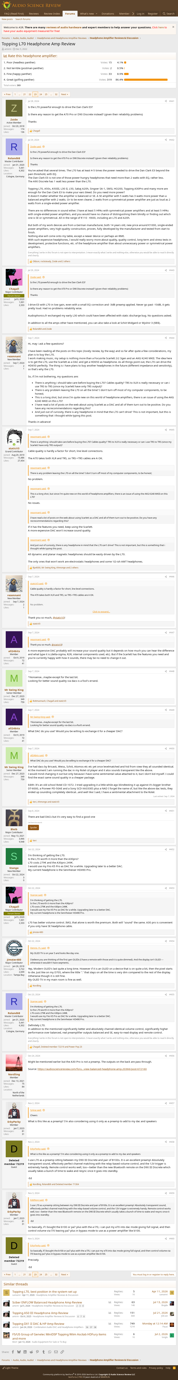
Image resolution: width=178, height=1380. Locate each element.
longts (165, 1337)
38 (95, 1327)
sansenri (16, 1295)
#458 (171, 1141)
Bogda (164, 1305)
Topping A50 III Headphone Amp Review (40, 1313)
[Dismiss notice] (172, 27)
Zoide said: (35, 146)
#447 (171, 632)
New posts (7, 19)
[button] (96, 13)
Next (63, 94)
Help (168, 1367)
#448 (171, 671)
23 (35, 94)
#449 (171, 709)
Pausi (165, 1326)
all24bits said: (37, 755)
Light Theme (11, 1367)
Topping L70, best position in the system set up (44, 1292)
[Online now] (14, 444)
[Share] (166, 101)
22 (30, 94)
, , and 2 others (51, 261)
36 (87, 1327)
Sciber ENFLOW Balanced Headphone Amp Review (47, 1302)
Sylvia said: (35, 1110)
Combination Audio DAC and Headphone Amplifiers (58, 1327)
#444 (171, 337)
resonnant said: (38, 436)
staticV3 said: (37, 583)
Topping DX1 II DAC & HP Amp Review (38, 1324)
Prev (8, 94)
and (42, 329)
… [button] (19, 94)
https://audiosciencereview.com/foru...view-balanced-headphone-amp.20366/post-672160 (92, 1069)
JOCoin (164, 1315)
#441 (171, 101)
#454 (171, 941)
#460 (171, 1238)
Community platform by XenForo (70, 1374)
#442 (171, 139)
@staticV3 (58, 617)
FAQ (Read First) (14, 13)
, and (49, 701)
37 (91, 1327)
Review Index (52, 13)
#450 (171, 748)
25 (46, 94)
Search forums (22, 19)
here (161, 27)
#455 (171, 994)
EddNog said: (37, 1200)
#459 (171, 1193)
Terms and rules (138, 1367)
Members (125, 13)
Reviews (34, 13)
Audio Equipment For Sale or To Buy (49, 1341)
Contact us (122, 1367)
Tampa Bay (19, 974)
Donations (108, 13)
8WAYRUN (105, 1377)
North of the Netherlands (18, 1094)
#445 (171, 429)
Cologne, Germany (15, 176)
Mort (14, 1341)
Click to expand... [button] (101, 611)
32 (56, 94)
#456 (171, 1055)
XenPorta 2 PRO (75, 1377)
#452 (171, 849)
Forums (70, 13)
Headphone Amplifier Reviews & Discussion (57, 1295)
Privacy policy (156, 1367)
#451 (171, 810)
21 (24, 94)
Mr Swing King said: (40, 716)
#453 (171, 888)
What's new (87, 13)
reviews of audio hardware (64, 27)
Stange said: (36, 895)
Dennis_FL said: (38, 947)
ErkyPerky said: (38, 1148)
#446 (171, 576)
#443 (171, 270)
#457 (171, 1103)
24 (40, 94)
